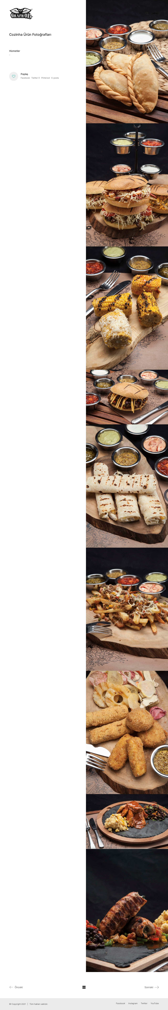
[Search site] (147, 14)
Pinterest (45, 78)
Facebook (25, 78)
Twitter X (35, 78)
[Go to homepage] (21, 13)
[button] (156, 13)
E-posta (55, 78)
